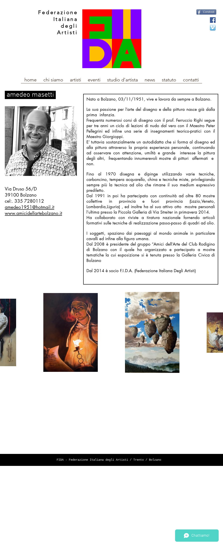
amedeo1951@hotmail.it (29, 207)
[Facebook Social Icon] (213, 20)
